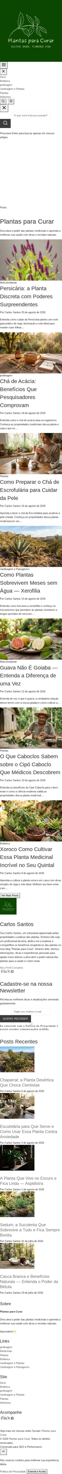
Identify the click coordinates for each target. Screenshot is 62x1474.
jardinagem (6, 84)
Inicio (3, 77)
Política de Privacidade (13, 1471)
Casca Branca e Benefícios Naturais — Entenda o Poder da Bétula (29, 1281)
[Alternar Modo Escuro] (11, 101)
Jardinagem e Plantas (12, 88)
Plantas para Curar (19, 1438)
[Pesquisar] (5, 123)
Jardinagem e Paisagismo (14, 1367)
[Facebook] (1, 972)
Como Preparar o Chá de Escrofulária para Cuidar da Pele (29, 490)
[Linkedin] (5, 972)
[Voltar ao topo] (3, 1452)
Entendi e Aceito (37, 1471)
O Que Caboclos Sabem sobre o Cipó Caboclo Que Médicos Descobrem (30, 764)
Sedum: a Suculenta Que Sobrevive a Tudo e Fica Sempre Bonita (30, 1229)
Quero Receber (15, 1018)
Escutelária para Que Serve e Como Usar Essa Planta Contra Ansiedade (28, 1131)
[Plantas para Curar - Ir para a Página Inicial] (31, 30)
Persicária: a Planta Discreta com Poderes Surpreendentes (26, 296)
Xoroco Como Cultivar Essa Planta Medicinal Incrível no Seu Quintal (27, 857)
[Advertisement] (31, 173)
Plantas (4, 92)
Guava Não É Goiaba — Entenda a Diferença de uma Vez (29, 676)
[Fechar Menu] (3, 72)
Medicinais (6, 1351)
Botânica (5, 80)
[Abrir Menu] (4, 65)
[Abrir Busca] (3, 101)
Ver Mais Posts (10, 895)
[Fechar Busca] (4, 108)
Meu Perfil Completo (11, 967)
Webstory (5, 96)
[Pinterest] (12, 972)
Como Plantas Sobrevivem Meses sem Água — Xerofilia (28, 583)
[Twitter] (8, 972)
